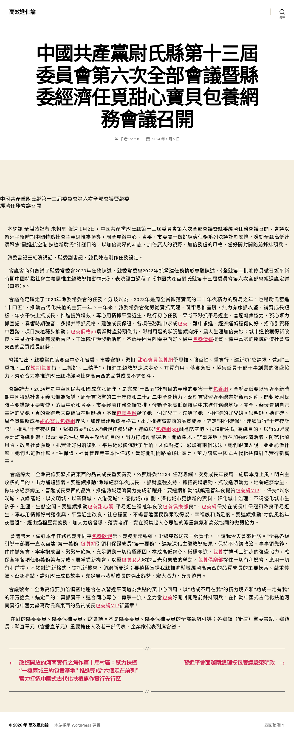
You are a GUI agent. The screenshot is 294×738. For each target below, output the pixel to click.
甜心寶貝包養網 (155, 360)
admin (134, 138)
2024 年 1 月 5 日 (165, 138)
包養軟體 (102, 536)
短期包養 (41, 368)
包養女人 (132, 560)
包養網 (220, 389)
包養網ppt (167, 429)
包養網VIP (247, 490)
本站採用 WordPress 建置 (77, 725)
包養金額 (126, 413)
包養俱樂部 (176, 506)
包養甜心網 (100, 506)
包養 (183, 323)
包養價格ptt (84, 331)
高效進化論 (22, 11)
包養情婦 (203, 339)
